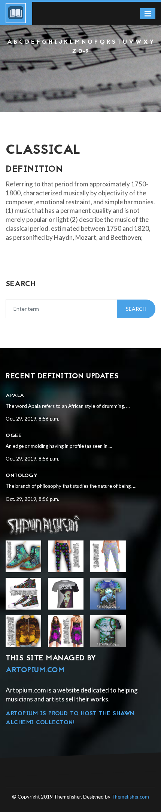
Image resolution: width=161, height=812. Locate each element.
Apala (15, 396)
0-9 (83, 51)
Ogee (13, 436)
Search (136, 309)
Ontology (21, 476)
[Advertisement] (80, 76)
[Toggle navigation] (147, 13)
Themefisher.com (130, 797)
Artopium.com (35, 670)
